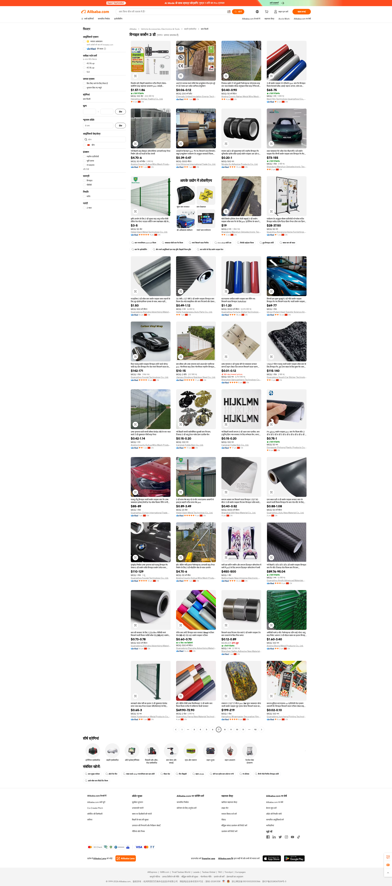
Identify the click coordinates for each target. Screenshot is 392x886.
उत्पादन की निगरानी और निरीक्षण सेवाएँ (146, 825)
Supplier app (208, 858)
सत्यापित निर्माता (183, 802)
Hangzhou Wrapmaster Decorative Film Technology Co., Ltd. (241, 716)
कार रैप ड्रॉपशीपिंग (141, 249)
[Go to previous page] (176, 729)
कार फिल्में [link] (204, 29)
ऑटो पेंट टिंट (113, 774)
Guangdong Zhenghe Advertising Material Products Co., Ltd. (151, 312)
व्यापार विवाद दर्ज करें (229, 814)
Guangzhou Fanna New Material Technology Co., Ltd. (196, 716)
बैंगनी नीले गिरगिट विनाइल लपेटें (268, 774)
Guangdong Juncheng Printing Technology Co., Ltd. (287, 716)
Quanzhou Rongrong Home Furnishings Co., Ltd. (287, 232)
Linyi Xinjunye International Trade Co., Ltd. (196, 164)
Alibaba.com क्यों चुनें (96, 802)
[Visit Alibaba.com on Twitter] (280, 837)
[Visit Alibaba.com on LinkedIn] (274, 837)
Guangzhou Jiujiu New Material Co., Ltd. (285, 512)
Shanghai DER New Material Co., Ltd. (238, 512)
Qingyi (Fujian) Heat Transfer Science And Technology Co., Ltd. (287, 312)
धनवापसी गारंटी (137, 808)
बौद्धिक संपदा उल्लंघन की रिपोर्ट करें (234, 825)
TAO (220, 872)
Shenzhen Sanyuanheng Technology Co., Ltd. (241, 379)
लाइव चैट (224, 808)
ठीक (120, 111)
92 (255, 729)
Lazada (196, 872)
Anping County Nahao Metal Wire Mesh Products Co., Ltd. (241, 96)
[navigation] (104, 380)
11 (243, 729)
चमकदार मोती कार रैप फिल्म (174, 243)
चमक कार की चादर (289, 243)
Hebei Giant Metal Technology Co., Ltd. (149, 232)
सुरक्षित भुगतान (137, 802)
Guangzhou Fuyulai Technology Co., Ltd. (149, 377)
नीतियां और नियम (138, 831)
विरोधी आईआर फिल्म (247, 243)
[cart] (267, 12)
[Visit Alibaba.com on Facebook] (268, 837)
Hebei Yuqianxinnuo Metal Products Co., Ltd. (151, 716)
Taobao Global (208, 872)
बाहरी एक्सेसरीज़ (190, 29)
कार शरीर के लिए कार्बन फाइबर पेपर (211, 249)
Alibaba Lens (99, 858)
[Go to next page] (261, 729)
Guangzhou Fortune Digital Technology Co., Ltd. (241, 312)
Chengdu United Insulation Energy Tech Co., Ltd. (196, 96)
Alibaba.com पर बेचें (274, 802)
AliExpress (152, 872)
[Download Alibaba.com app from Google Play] (294, 858)
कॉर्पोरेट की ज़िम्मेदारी (94, 814)
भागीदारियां (270, 825)
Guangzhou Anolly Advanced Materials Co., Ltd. (287, 580)
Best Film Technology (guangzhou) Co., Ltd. (287, 99)
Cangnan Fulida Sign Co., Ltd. (189, 445)
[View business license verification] (223, 881)
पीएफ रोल (167, 774)
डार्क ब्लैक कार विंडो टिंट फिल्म (98, 781)
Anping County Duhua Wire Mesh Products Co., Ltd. (151, 164)
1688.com (164, 872)
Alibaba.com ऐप (225, 858)
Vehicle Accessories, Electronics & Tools (160, 29)
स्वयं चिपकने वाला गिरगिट (200, 243)
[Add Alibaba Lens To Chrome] (125, 858)
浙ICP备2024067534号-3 (274, 881)
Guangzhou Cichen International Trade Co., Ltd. (151, 512)
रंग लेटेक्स (246, 774)
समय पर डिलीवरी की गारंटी (142, 814)
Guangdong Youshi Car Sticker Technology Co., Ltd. (287, 377)
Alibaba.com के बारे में (96, 796)
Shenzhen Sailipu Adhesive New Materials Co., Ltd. (241, 651)
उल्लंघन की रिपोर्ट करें (229, 831)
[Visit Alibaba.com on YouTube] (292, 837)
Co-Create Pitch (95, 808)
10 (237, 729)
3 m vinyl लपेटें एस (224, 243)
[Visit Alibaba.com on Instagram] (286, 837)
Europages (240, 872)
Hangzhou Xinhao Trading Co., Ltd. (147, 99)
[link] (388, 857)
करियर (89, 819)
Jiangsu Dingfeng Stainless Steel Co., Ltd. (195, 377)
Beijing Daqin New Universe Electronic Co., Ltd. (241, 578)
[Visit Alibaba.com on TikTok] (298, 837)
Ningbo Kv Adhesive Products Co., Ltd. (239, 164)
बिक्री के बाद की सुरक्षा (140, 819)
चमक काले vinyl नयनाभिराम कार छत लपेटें (140, 774)
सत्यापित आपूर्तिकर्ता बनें (275, 819)
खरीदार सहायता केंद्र (229, 802)
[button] (229, 11)
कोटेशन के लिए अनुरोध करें (186, 808)
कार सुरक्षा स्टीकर (94, 774)
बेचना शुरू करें (271, 808)
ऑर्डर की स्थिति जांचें (274, 814)
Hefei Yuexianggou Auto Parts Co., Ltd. (194, 312)
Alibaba (133, 29)
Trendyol (228, 872)
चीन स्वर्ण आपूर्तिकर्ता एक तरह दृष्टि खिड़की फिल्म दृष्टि (173, 249)
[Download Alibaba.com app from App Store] (272, 858)
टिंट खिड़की (183, 774)
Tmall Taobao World (181, 872)
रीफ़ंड (223, 819)
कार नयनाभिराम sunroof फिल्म (145, 243)
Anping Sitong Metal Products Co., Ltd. (285, 645)
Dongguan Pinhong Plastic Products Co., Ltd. (287, 447)
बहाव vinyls (200, 774)
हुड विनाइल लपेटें (268, 243)
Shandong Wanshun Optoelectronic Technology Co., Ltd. (287, 166)
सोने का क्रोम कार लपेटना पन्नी (223, 774)
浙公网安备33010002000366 (246, 881)
